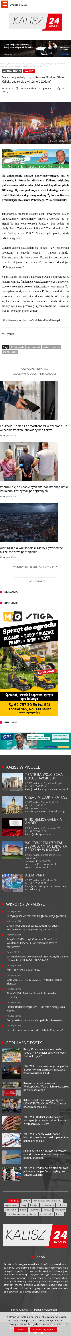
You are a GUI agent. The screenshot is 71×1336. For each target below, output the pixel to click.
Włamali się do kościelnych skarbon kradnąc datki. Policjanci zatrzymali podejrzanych (34, 489)
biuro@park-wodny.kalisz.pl (40, 886)
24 (62, 88)
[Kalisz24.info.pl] (35, 13)
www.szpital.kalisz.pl (36, 867)
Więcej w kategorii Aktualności (34, 373)
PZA (11, 88)
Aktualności (24, 63)
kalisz (46, 347)
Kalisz (29, 71)
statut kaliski (10, 351)
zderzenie (11, 1209)
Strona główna (7, 63)
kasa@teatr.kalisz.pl (36, 789)
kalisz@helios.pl (33, 834)
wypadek (60, 1209)
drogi (24, 1205)
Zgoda (21, 1329)
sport (23, 1209)
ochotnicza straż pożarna (47, 1200)
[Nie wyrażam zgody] (66, 1324)
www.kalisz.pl (57, 811)
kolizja (33, 1205)
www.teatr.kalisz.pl (58, 789)
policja (26, 1200)
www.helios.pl (50, 834)
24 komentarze (35, 581)
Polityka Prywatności (45, 1309)
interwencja (47, 1205)
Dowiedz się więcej (43, 1329)
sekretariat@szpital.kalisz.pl (40, 864)
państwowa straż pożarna (22, 1214)
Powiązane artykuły (34, 368)
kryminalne (11, 1205)
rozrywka (35, 1209)
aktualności (33, 347)
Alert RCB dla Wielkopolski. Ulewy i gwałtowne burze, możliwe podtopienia (31, 550)
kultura (61, 1205)
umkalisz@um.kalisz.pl (37, 811)
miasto (56, 347)
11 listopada (17, 347)
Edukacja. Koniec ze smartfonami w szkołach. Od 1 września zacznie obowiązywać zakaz (35, 428)
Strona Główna (19, 1309)
